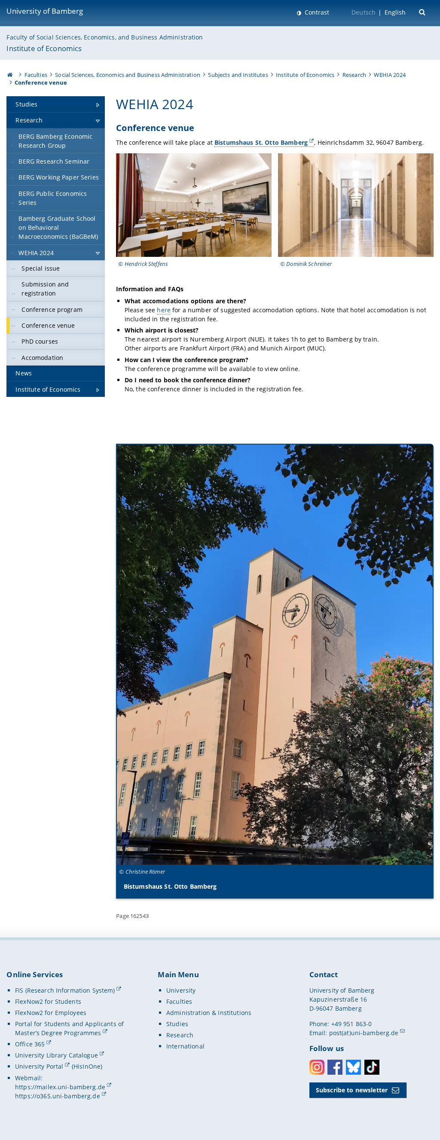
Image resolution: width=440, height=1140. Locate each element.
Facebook (334, 1067)
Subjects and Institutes (238, 75)
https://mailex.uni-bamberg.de (60, 1087)
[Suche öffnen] (423, 11)
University (181, 990)
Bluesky (353, 1067)
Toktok (371, 1067)
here (164, 310)
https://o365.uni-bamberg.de (57, 1096)
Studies (177, 1024)
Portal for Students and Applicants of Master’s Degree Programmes (69, 1028)
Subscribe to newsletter (352, 1090)
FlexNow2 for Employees (50, 1013)
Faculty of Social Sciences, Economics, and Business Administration (104, 37)
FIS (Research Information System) (65, 990)
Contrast (316, 12)
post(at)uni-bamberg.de (364, 1033)
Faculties (35, 75)
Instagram (316, 1067)
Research (354, 75)
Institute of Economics (44, 48)
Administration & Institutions (208, 1013)
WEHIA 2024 (389, 75)
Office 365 (30, 1044)
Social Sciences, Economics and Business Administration (127, 75)
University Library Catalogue (56, 1055)
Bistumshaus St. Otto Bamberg (261, 142)
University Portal (39, 1066)
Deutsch (363, 12)
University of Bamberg (44, 11)
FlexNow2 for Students (48, 1001)
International (185, 1046)
